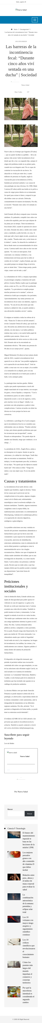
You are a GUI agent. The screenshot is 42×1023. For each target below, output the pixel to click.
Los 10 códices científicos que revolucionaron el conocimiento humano (29, 948)
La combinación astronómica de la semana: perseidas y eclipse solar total (28, 903)
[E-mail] (8, 769)
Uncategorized (21, 41)
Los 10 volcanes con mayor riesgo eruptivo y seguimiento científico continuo (28, 926)
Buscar (10, 809)
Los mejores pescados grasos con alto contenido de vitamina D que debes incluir (28, 861)
